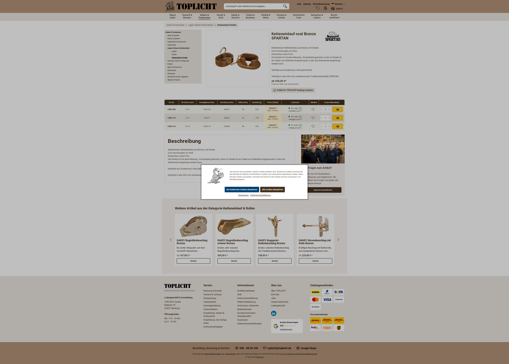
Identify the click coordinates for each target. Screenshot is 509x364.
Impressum (243, 195)
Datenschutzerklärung (260, 195)
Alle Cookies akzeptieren (272, 189)
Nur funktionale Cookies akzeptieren (242, 189)
